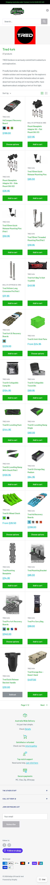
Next (43, 705)
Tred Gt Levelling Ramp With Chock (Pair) (12, 468)
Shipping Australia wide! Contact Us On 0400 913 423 (25, 2)
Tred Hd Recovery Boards (35, 515)
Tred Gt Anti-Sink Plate (37, 339)
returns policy (31, 746)
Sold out (12, 694)
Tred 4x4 (6, 117)
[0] (45, 11)
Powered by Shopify (10, 880)
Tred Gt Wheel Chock (11, 513)
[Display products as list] (46, 93)
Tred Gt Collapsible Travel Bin (35, 384)
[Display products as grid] (42, 93)
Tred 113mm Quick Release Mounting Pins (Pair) (12, 228)
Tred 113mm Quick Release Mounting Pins (37, 173)
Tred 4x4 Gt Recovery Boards (12, 334)
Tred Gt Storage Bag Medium (36, 470)
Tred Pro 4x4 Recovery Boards (12, 623)
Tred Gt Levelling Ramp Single (37, 426)
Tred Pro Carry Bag (35, 621)
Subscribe (11, 824)
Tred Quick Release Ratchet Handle (11, 681)
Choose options (12, 144)
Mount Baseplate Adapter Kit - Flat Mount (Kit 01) (35, 129)
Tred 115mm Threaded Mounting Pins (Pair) (37, 238)
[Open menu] (4, 12)
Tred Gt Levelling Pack (12, 425)
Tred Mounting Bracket (37, 570)
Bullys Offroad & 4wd (37, 123)
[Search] (44, 21)
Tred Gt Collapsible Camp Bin (10, 384)
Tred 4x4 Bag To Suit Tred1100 (36, 279)
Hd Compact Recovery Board (12, 121)
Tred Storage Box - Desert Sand (35, 673)
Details (28, 729)
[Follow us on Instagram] (9, 845)
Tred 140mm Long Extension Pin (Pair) (11, 289)
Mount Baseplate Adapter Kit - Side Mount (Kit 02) (10, 183)
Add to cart (37, 144)
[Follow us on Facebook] (4, 845)
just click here (32, 763)
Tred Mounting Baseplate (9, 572)
